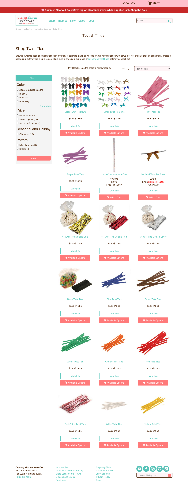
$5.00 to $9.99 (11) (28, 119)
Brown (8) (24, 101)
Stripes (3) (24, 148)
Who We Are (62, 467)
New (73, 20)
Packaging (27, 28)
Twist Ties (57, 28)
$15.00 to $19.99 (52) (29, 123)
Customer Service (105, 470)
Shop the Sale (138, 10)
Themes (62, 20)
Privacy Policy (103, 476)
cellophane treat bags (98, 58)
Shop (51, 20)
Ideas (91, 20)
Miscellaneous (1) (28, 145)
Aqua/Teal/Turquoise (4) (31, 89)
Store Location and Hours (68, 473)
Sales (81, 20)
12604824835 (23, 476)
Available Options (76, 132)
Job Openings (103, 473)
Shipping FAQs (103, 467)
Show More (45, 106)
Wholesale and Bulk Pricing (69, 470)
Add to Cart (115, 197)
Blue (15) (23, 97)
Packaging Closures (42, 28)
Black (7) (23, 93)
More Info (75, 126)
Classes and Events (65, 476)
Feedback (61, 480)
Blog (98, 480)
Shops (18, 28)
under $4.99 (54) (27, 115)
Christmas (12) (26, 134)
